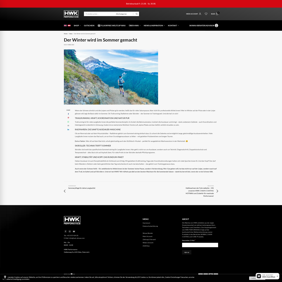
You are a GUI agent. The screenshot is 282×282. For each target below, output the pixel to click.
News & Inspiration (153, 25)
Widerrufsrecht (148, 243)
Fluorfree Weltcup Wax (113, 25)
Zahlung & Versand (149, 239)
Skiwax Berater (148, 233)
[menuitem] (65, 25)
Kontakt (172, 25)
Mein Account (147, 236)
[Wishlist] (205, 14)
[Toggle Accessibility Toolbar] (5, 277)
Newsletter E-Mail (189, 240)
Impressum (146, 223)
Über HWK (134, 25)
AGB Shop (146, 246)
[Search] (137, 14)
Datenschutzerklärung (150, 226)
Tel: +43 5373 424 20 (71, 235)
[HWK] (71, 14)
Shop (76, 25)
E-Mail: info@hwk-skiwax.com (74, 238)
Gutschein (89, 25)
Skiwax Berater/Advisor (201, 25)
